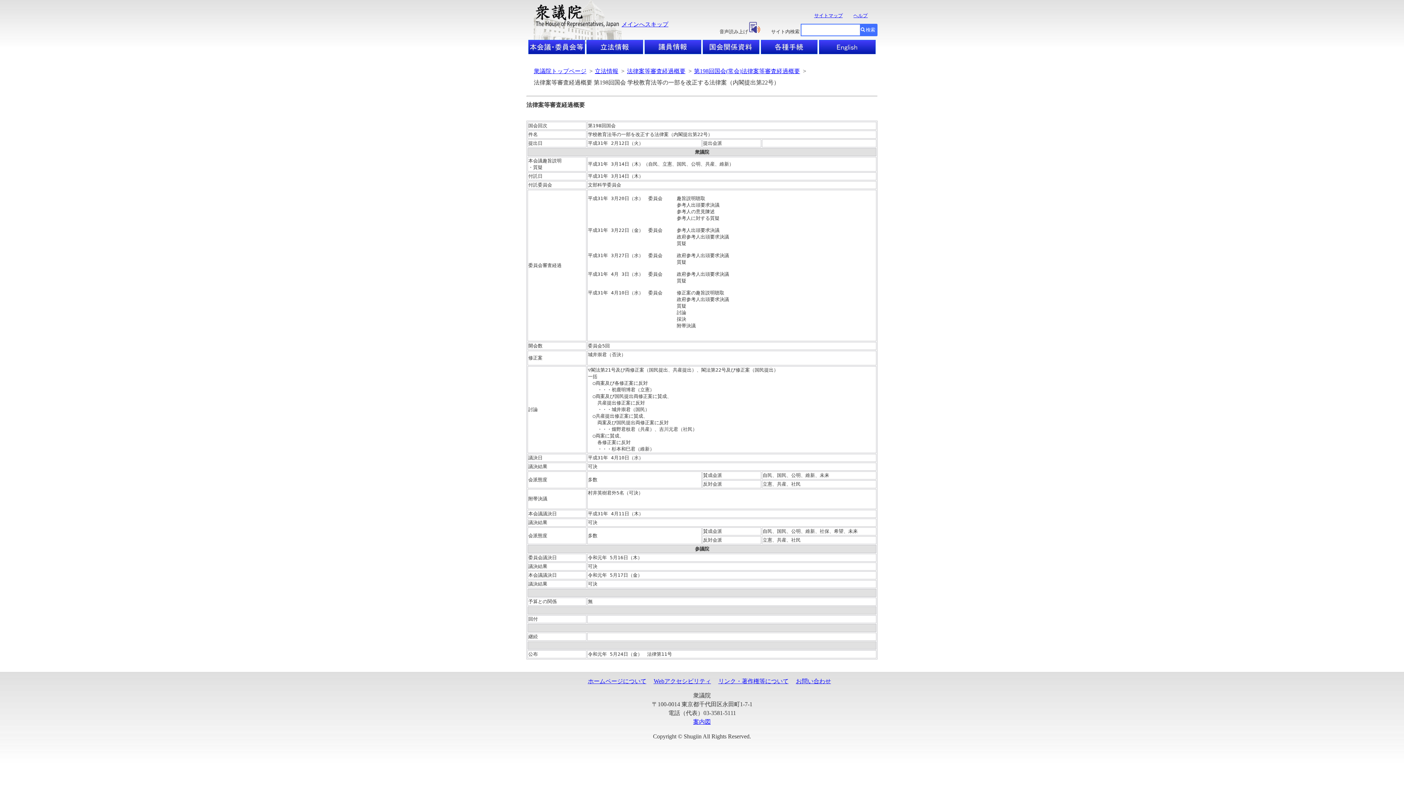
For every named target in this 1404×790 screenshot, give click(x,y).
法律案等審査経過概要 (656, 71)
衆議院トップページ (560, 71)
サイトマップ (828, 15)
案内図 (702, 722)
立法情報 (606, 71)
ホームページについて (617, 681)
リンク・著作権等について (753, 681)
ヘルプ (860, 15)
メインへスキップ (645, 24)
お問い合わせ (813, 681)
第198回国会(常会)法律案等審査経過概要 (747, 71)
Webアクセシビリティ (682, 681)
